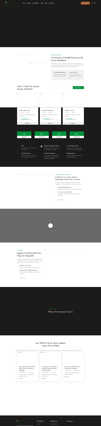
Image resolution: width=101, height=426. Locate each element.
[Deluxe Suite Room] (27, 100)
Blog (46, 3)
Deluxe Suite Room (24, 110)
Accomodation (35, 3)
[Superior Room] (73, 100)
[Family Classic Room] (50, 100)
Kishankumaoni (22, 372)
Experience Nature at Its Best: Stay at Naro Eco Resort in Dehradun (27, 368)
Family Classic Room (48, 110)
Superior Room (69, 110)
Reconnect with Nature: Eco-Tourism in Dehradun (73, 367)
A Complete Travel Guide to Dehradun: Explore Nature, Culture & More (50, 368)
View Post (21, 378)
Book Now (27, 123)
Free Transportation (54, 424)
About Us (29, 3)
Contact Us (51, 3)
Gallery (42, 3)
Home (23, 3)
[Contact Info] (94, 3)
